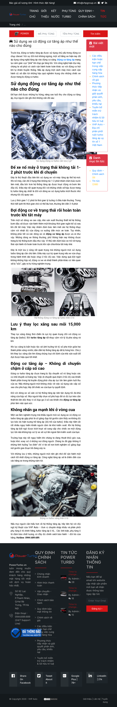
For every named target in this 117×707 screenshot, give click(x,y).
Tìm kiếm (95, 33)
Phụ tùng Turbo (69, 13)
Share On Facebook (25, 679)
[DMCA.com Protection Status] (51, 699)
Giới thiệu (45, 13)
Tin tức (103, 13)
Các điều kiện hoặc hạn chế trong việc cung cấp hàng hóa (45, 630)
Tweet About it (49, 679)
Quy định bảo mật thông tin (44, 610)
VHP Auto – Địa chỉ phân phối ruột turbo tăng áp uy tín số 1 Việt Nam (98, 134)
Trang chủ (34, 13)
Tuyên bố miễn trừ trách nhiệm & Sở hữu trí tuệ (45, 661)
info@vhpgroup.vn (86, 2)
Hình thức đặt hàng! (44, 2)
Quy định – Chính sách (86, 13)
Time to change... (73, 573)
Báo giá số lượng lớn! (20, 2)
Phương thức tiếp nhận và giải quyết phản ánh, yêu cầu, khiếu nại (97, 93)
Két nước (55, 13)
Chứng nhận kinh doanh (43, 575)
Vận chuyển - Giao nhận (44, 593)
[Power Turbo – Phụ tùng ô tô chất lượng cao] (17, 14)
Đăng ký (96, 608)
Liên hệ (96, 699)
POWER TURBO (23, 34)
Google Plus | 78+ (75, 679)
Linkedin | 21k (101, 677)
